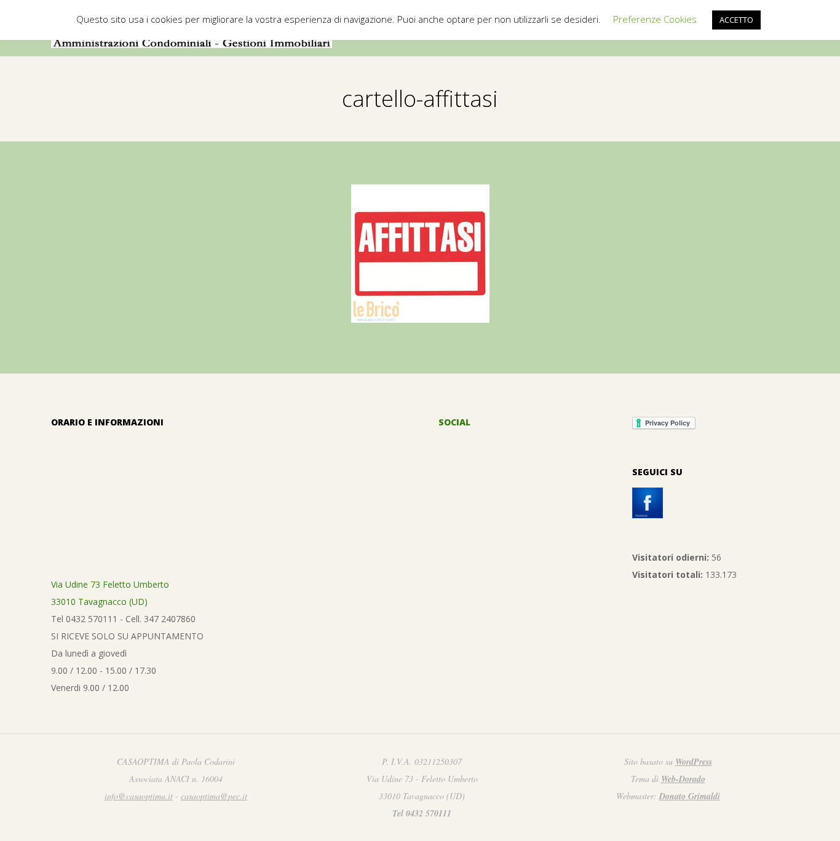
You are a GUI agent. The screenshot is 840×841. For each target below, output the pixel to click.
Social (454, 422)
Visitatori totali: (668, 574)
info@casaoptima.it (139, 796)
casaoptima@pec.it (214, 796)
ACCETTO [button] (736, 19)
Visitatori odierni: (671, 557)
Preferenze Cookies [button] (655, 19)
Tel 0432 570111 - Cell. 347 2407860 (123, 619)
